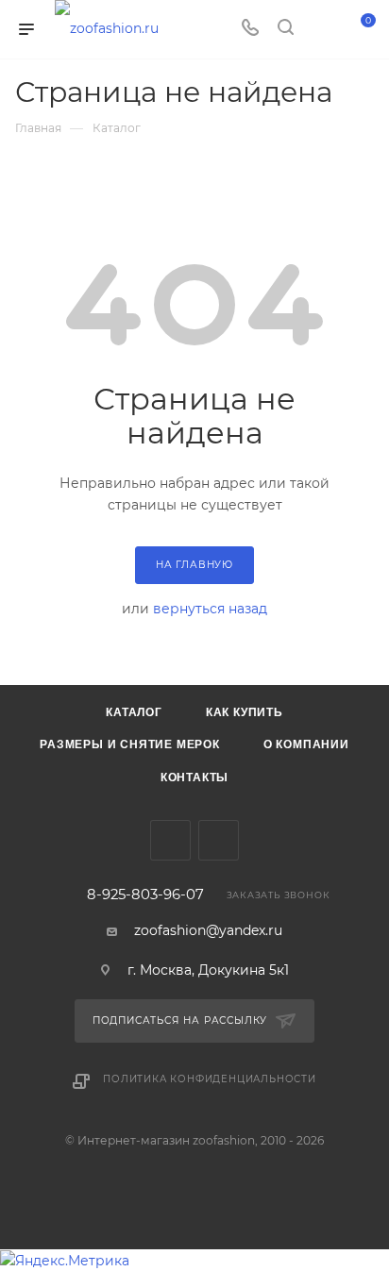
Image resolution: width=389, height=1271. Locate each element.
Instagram (218, 840)
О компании (306, 744)
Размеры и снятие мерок (130, 744)
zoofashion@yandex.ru (208, 930)
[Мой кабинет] (321, 29)
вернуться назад (210, 608)
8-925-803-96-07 (145, 895)
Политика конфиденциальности (209, 1079)
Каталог (134, 712)
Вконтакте (170, 840)
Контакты (194, 777)
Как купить (244, 712)
